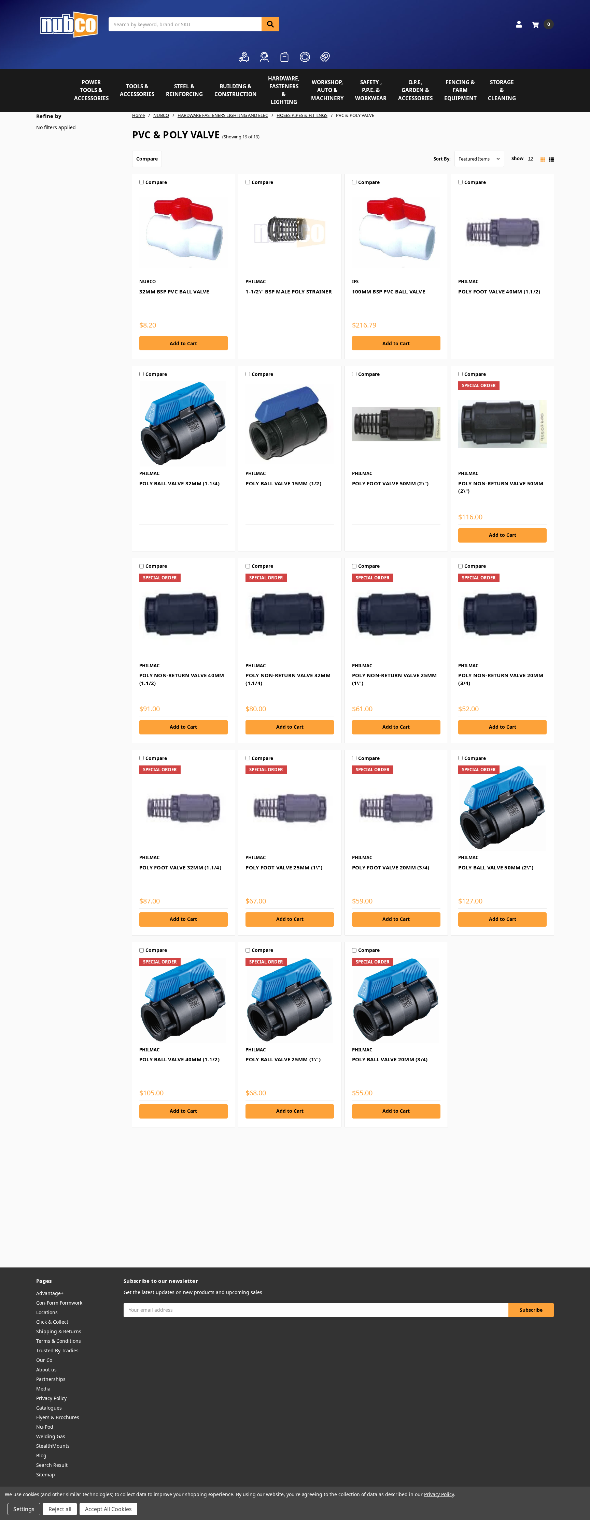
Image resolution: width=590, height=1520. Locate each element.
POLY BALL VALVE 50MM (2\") (495, 867)
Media (43, 1388)
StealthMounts (53, 1446)
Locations (47, 1312)
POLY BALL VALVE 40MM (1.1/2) (179, 1059)
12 (530, 158)
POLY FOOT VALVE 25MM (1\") (283, 867)
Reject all (59, 1509)
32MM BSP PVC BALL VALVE (174, 291)
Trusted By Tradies (57, 1350)
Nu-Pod (44, 1427)
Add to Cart (502, 535)
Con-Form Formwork (59, 1302)
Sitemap (45, 1474)
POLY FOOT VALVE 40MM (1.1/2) (499, 291)
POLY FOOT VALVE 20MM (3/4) (391, 867)
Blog (41, 1455)
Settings (23, 1509)
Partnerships (51, 1379)
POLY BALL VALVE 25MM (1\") (283, 1059)
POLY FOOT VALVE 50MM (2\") (390, 483)
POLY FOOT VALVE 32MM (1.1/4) (180, 867)
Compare (147, 158)
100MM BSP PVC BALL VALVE (388, 291)
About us (46, 1369)
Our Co (44, 1360)
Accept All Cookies (108, 1509)
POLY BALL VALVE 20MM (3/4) (390, 1059)
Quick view (183, 232)
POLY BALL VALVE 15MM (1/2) (283, 483)
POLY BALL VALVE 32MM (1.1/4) (179, 483)
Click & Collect (52, 1322)
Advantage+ (50, 1293)
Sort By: (442, 159)
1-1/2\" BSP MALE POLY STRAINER (288, 291)
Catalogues (49, 1407)
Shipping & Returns (58, 1331)
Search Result (52, 1465)
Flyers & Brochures (57, 1417)
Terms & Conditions (58, 1341)
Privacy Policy (51, 1398)
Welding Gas (50, 1436)
